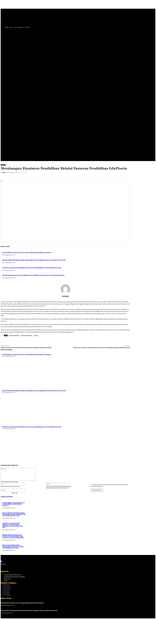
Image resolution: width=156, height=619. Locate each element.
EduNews (3, 164)
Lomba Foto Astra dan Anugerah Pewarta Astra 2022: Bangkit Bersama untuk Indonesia (101, 347)
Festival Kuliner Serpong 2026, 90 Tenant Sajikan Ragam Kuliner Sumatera (26, 252)
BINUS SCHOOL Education (26, 335)
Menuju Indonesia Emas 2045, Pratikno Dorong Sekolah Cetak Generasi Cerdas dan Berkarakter (33, 275)
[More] (127, 176)
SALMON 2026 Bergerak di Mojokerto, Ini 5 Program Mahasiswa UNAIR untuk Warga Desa (31, 267)
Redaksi (4, 172)
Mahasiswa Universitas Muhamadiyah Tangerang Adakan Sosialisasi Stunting (26, 347)
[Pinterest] (115, 176)
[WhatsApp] (121, 176)
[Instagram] (4, 567)
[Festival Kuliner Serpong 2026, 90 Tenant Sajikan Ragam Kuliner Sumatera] (115, 370)
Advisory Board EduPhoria (14, 335)
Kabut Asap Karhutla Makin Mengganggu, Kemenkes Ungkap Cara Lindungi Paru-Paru (13, 546)
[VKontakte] (10, 567)
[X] (28, 91)
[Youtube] (31, 91)
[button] (38, 95)
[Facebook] (25, 91)
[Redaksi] (65, 289)
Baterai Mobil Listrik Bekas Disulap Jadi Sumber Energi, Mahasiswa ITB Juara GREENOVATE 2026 (34, 260)
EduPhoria (36, 335)
